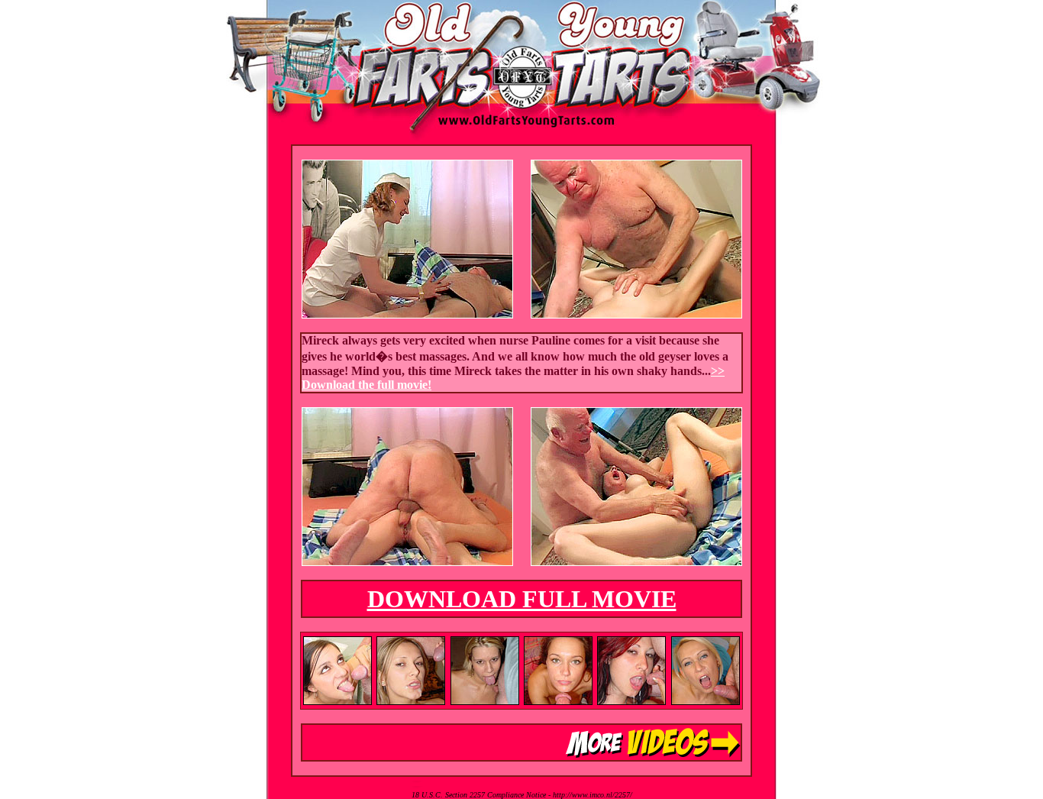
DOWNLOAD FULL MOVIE (521, 599)
